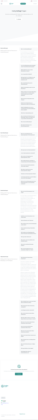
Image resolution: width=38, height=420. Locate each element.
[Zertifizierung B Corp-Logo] (3, 401)
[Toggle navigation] (1, 4)
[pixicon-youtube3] (33, 418)
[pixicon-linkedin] (36, 418)
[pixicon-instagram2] (29, 418)
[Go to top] (19, 419)
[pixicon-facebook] (31, 418)
